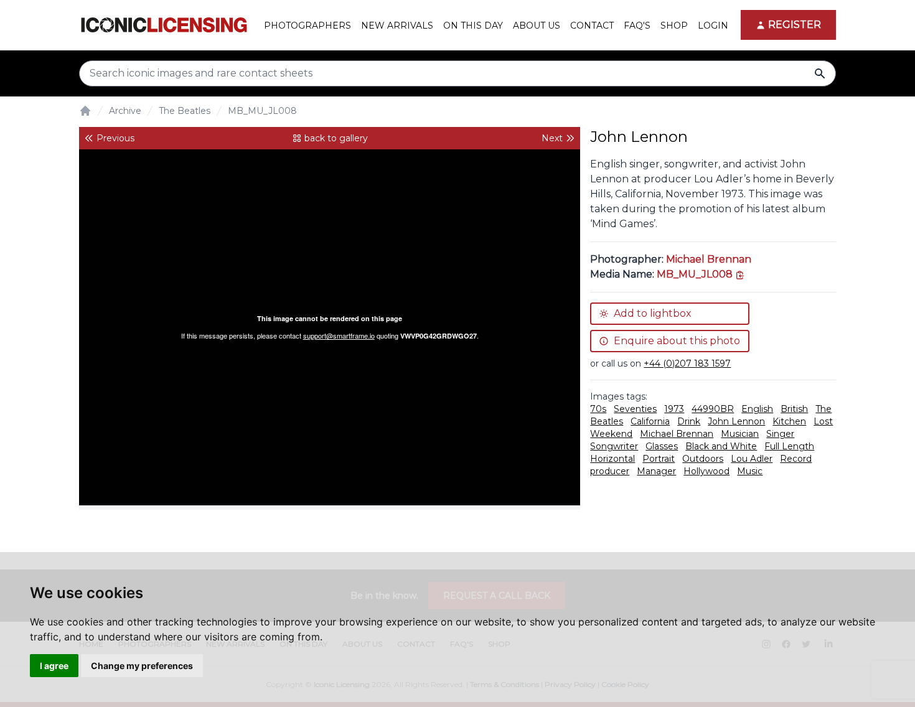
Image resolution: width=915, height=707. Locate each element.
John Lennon (736, 421)
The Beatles (184, 110)
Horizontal (612, 458)
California (650, 421)
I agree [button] (54, 665)
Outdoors (702, 458)
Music (749, 471)
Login (713, 25)
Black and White (721, 446)
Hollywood (706, 471)
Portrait (658, 458)
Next (552, 138)
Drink (688, 421)
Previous (115, 138)
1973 (674, 408)
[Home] (85, 111)
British (794, 408)
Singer (780, 433)
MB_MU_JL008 (262, 110)
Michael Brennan (708, 259)
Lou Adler (751, 458)
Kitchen (789, 421)
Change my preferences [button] (142, 665)
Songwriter (614, 446)
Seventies (635, 408)
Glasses (661, 446)
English (757, 408)
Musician (740, 433)
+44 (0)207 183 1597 (687, 363)
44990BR (713, 408)
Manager (656, 471)
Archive (125, 110)
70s (598, 408)
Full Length (789, 446)
